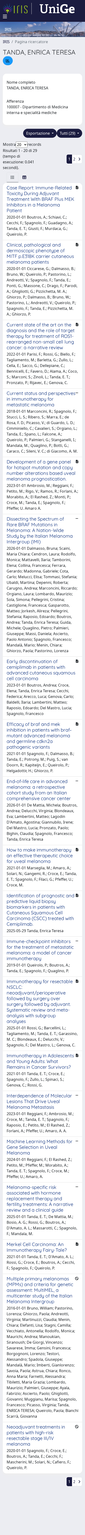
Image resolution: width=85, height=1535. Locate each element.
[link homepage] (17, 8)
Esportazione (38, 133)
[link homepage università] (57, 8)
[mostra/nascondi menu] (5, 16)
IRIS (6, 41)
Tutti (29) (68, 133)
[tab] (12, 177)
